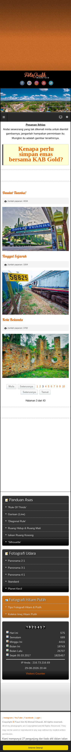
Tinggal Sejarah (14, 256)
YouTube (43, 83)
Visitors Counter (35, 673)
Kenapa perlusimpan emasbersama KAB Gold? (36, 154)
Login (37, 718)
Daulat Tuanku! (14, 192)
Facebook (22, 83)
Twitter (51, 83)
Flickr (29, 83)
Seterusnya (26, 386)
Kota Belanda (12, 319)
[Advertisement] (35, 35)
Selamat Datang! (35, 747)
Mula (11, 386)
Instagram (36, 83)
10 (63, 386)
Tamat (44, 392)
